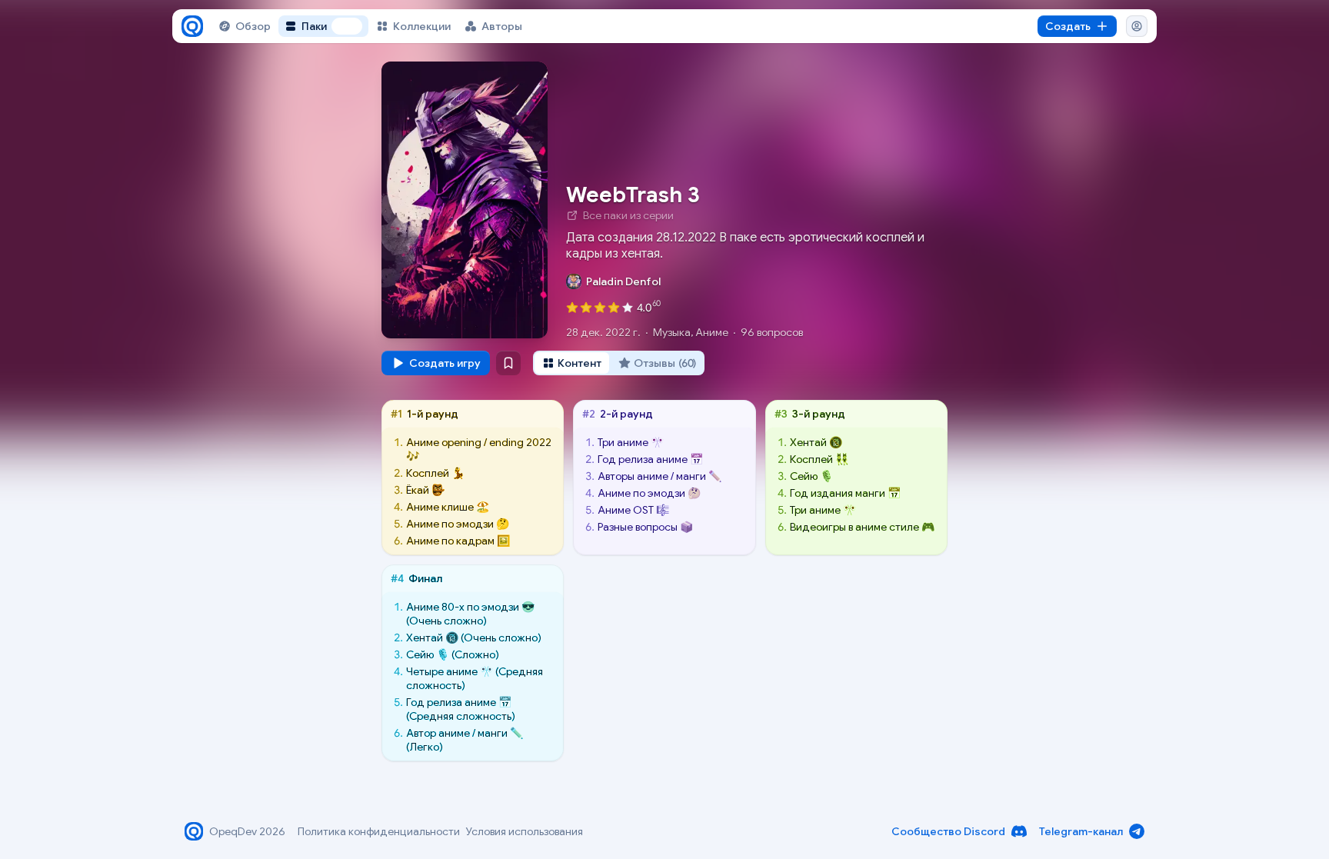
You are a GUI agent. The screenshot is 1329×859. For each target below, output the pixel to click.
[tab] (572, 363)
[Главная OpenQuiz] (192, 26)
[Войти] (1136, 26)
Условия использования (524, 831)
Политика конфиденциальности (379, 831)
